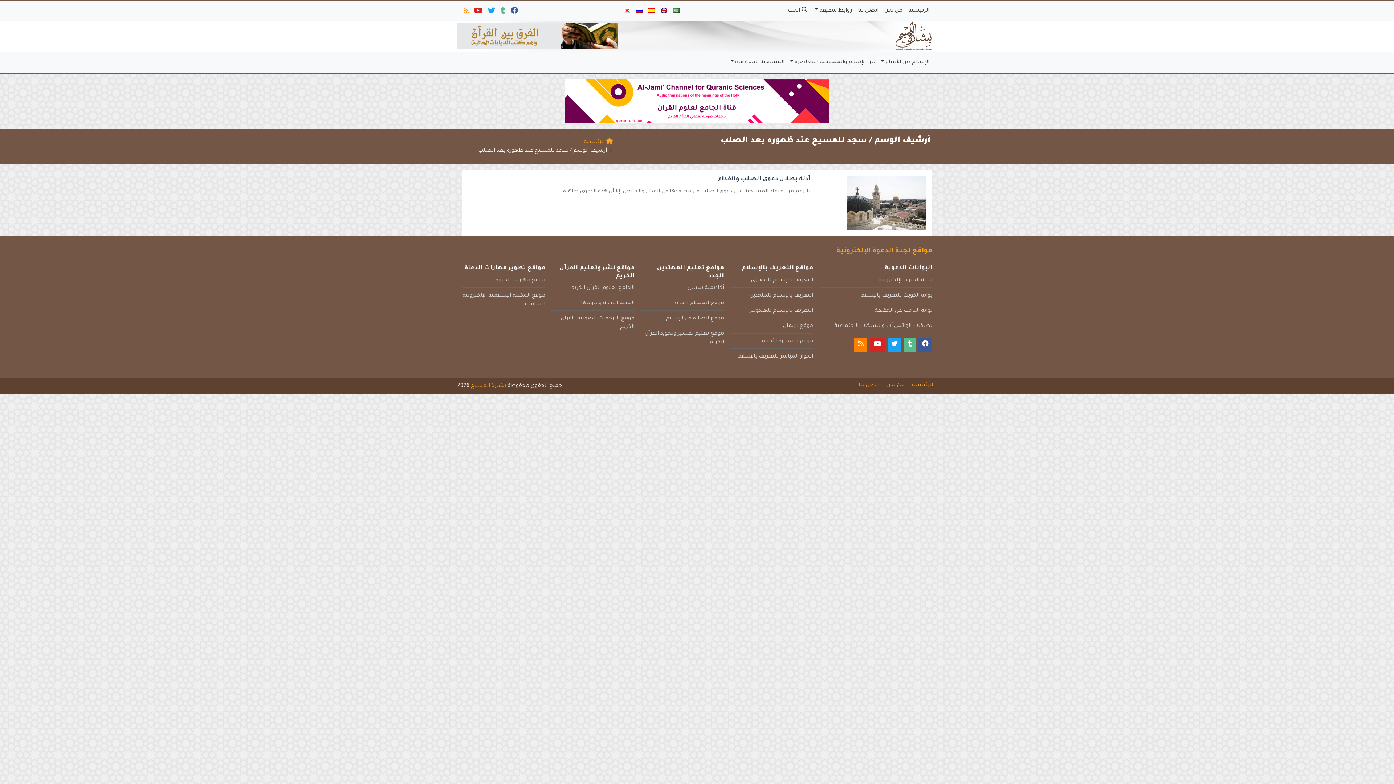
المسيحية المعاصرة (759, 62)
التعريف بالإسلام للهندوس (780, 311)
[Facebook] (514, 12)
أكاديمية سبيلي (706, 288)
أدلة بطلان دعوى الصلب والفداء (764, 179)
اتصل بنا (868, 11)
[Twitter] (491, 12)
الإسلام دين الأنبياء (907, 62)
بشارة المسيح (488, 386)
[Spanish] (651, 11)
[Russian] (639, 11)
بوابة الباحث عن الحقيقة (903, 311)
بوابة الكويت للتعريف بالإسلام (896, 296)
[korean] (627, 11)
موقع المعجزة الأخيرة (787, 341)
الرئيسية (918, 11)
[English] (664, 11)
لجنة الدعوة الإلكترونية (905, 280)
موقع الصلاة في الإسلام (695, 319)
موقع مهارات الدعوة (520, 280)
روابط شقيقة (835, 11)
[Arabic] (676, 11)
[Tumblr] (502, 12)
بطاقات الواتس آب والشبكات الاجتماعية (883, 326)
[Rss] (465, 12)
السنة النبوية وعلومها (608, 303)
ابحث (795, 11)
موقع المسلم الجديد (699, 303)
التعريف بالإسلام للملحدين (781, 296)
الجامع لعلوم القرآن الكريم (603, 288)
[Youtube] (477, 12)
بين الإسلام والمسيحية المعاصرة (835, 62)
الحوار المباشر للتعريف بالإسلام (775, 357)
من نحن (893, 11)
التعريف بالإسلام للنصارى (782, 280)
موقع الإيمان (798, 326)
